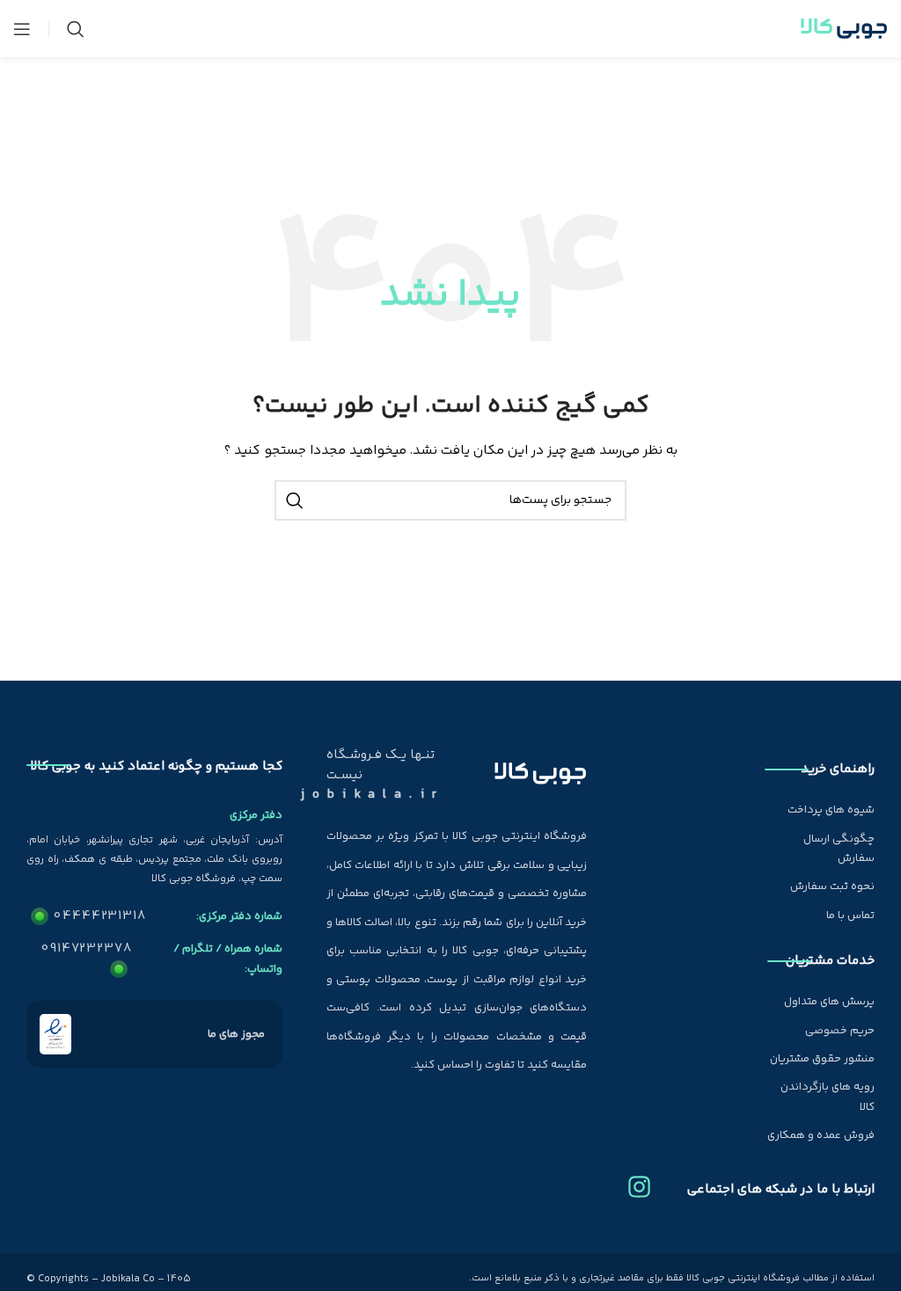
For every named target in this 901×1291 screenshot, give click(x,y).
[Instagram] (639, 1180)
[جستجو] (75, 29)
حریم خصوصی (840, 1030)
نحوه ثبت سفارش (832, 886)
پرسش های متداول (829, 1001)
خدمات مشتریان (830, 961)
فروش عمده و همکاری (821, 1135)
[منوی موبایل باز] (22, 29)
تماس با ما (850, 915)
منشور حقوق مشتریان (822, 1059)
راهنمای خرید (838, 769)
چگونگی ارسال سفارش (839, 848)
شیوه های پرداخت (831, 810)
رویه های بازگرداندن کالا (827, 1096)
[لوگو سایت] (844, 29)
